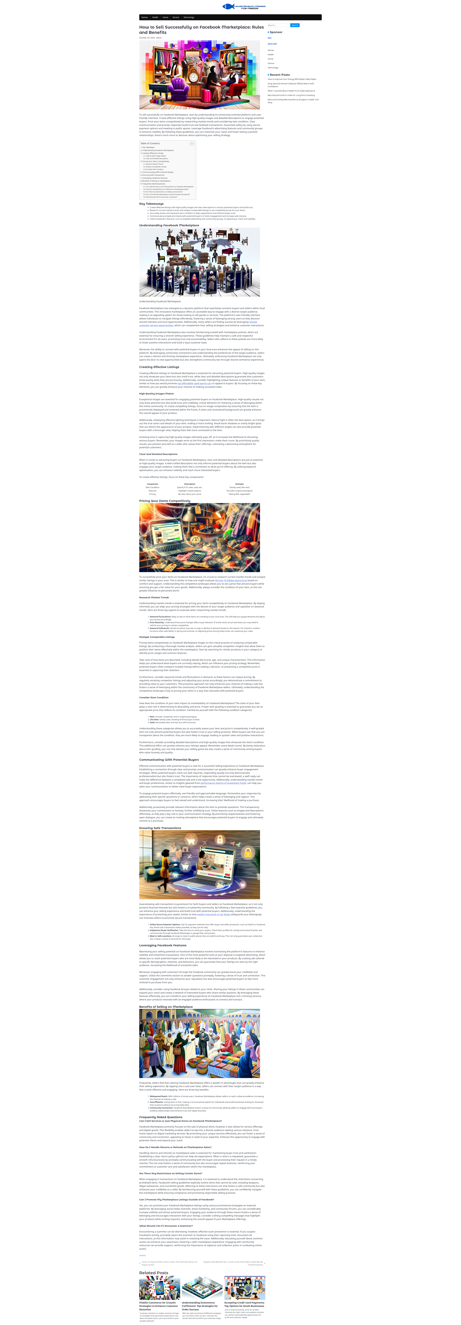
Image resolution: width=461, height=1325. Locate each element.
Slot (269, 37)
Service (176, 17)
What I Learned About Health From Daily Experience (291, 91)
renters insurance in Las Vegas (213, 914)
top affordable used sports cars (195, 383)
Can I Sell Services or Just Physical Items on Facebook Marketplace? (170, 186)
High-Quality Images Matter (156, 156)
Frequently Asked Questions (153, 184)
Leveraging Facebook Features (154, 178)
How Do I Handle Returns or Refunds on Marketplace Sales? (167, 189)
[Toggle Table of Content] (191, 144)
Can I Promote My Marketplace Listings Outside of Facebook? (168, 194)
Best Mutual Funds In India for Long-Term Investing (291, 95)
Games (144, 17)
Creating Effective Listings (153, 153)
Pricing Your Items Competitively (155, 161)
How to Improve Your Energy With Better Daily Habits (292, 79)
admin (159, 37)
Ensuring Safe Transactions (153, 175)
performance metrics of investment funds (223, 783)
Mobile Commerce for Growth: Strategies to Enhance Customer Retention (158, 1306)
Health (155, 17)
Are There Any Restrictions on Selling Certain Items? (164, 192)
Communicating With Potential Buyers (158, 172)
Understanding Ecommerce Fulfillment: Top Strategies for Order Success (200, 1306)
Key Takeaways (148, 147)
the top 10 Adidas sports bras (231, 580)
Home (165, 17)
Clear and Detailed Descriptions (157, 158)
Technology (189, 17)
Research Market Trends (154, 164)
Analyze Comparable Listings (156, 167)
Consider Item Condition (155, 169)
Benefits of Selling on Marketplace (156, 181)
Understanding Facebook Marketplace (158, 150)
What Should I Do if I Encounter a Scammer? (161, 197)
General (142, 1255)
